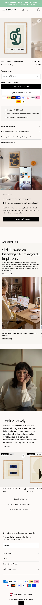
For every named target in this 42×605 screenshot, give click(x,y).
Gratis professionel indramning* (19, 504)
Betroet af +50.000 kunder (19, 510)
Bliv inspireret (7, 274)
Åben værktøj (7, 339)
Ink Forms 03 (11, 488)
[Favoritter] (28, 10)
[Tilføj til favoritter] (39, 21)
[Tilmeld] (37, 545)
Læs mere (6, 446)
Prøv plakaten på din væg (21, 219)
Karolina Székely (7, 65)
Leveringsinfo (19, 499)
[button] (3, 9)
